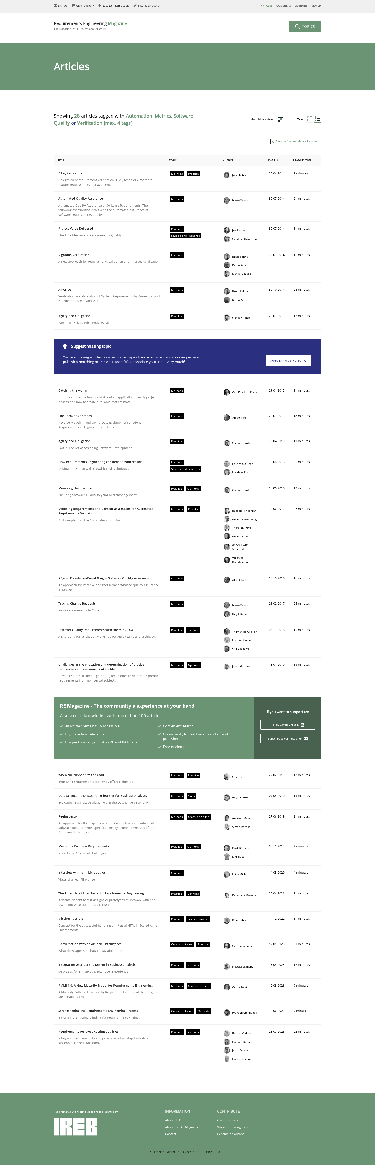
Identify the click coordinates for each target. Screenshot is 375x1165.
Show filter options (263, 119)
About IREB (173, 1120)
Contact (170, 1134)
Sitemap (156, 1152)
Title (61, 160)
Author (228, 160)
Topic (173, 160)
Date (271, 160)
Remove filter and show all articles (296, 141)
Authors (301, 5)
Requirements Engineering (90, 25)
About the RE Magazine (182, 1127)
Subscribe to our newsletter (285, 738)
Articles (266, 5)
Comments (283, 5)
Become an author (230, 1134)
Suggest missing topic (288, 360)
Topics (308, 26)
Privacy (186, 1152)
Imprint (171, 1152)
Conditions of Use (209, 1152)
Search (316, 5)
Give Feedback (227, 1120)
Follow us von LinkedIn (285, 725)
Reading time (302, 160)
